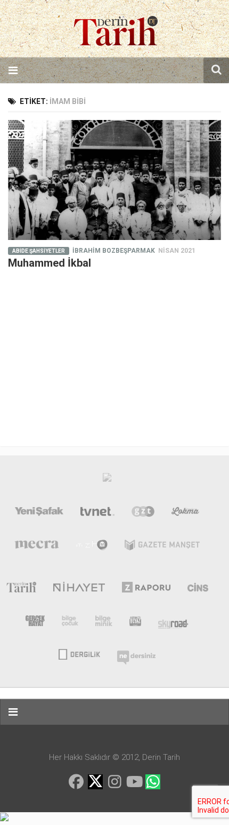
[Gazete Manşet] (162, 547)
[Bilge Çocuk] (70, 622)
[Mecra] (36, 547)
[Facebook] (76, 781)
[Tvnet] (97, 513)
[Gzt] (143, 513)
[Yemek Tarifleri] (185, 513)
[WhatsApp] (152, 781)
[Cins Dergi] (197, 589)
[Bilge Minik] (103, 622)
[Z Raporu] (146, 589)
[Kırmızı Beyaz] (135, 622)
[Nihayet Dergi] (79, 589)
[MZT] (92, 547)
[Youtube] (133, 781)
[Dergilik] (79, 653)
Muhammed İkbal (49, 263)
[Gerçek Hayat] (35, 622)
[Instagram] (114, 781)
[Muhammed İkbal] (114, 180)
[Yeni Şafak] (39, 513)
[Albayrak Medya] (107, 479)
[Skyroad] (173, 623)
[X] (95, 782)
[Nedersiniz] (136, 653)
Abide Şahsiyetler (38, 251)
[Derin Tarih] (21, 589)
